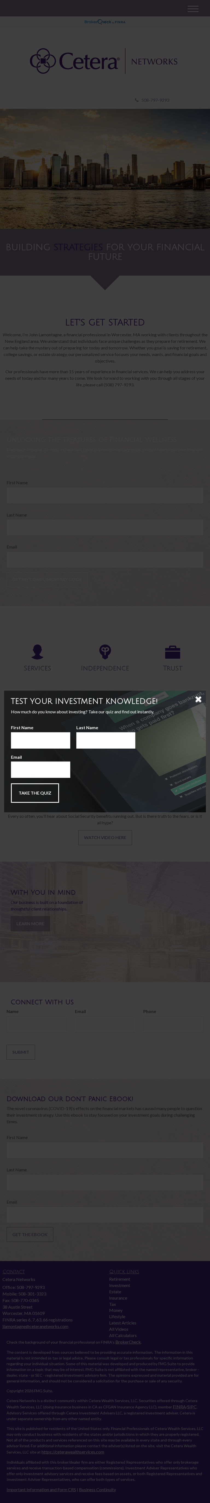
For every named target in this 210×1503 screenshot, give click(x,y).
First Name (22, 727)
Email (16, 757)
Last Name (87, 727)
